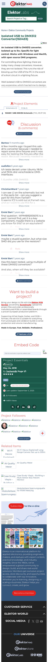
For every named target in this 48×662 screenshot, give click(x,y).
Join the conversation (20, 385)
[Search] (40, 18)
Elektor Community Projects (21, 30)
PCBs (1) (24, 108)
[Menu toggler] (4, 3)
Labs (18, 12)
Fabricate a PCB (24, 334)
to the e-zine (24, 506)
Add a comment (24, 134)
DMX (5, 380)
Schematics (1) (11, 108)
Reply (17, 227)
